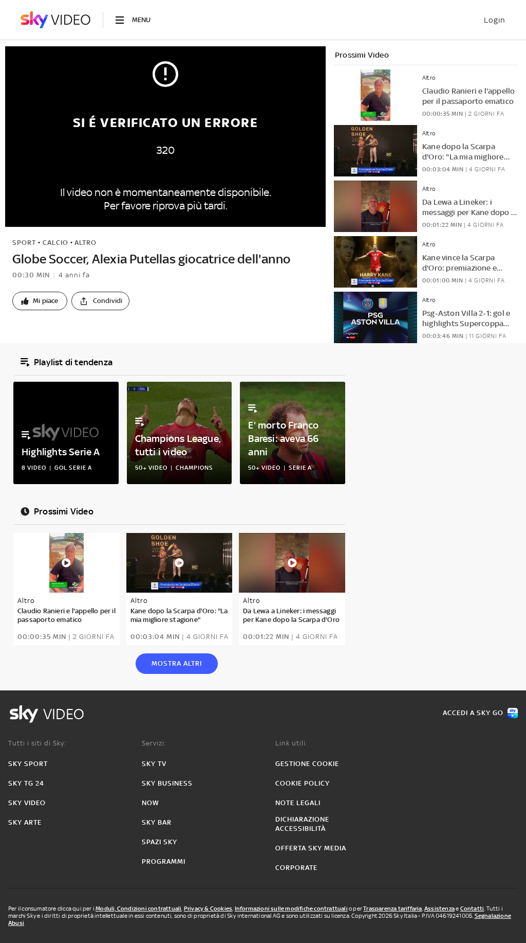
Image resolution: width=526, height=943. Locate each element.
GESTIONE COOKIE (307, 764)
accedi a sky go (473, 713)
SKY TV (154, 764)
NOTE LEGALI (298, 803)
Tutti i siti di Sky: (37, 743)
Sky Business (167, 783)
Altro (85, 242)
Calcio (55, 242)
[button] (39, 301)
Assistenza (439, 908)
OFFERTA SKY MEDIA (310, 848)
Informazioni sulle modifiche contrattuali (291, 908)
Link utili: (291, 743)
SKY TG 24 (26, 783)
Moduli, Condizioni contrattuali (138, 908)
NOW (150, 803)
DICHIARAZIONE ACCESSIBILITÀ (302, 823)
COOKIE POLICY (302, 783)
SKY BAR (157, 822)
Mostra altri (177, 663)
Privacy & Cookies (208, 908)
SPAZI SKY (159, 842)
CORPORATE (296, 867)
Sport (24, 242)
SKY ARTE (25, 822)
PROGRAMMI (163, 861)
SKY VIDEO (27, 803)
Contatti (472, 908)
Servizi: (154, 743)
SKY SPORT (28, 764)
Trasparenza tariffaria (392, 908)
